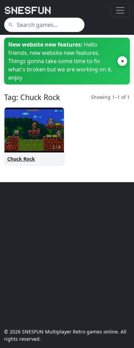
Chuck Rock (21, 159)
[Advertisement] (67, 255)
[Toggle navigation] (120, 10)
